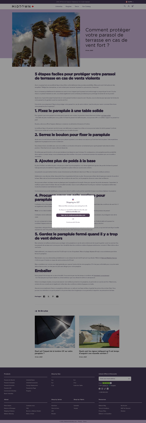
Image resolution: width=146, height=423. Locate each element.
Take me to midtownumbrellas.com (73, 215)
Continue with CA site (73, 222)
